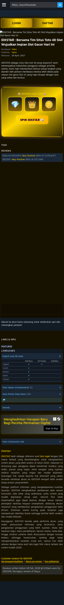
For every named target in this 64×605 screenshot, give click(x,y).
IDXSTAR (5, 456)
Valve (14, 49)
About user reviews (34, 561)
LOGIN (16, 23)
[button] (32, 157)
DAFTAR (47, 23)
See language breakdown (12, 561)
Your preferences (52, 561)
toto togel (45, 456)
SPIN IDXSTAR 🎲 (32, 120)
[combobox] (33, 5)
